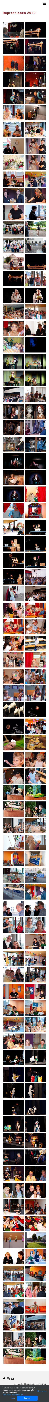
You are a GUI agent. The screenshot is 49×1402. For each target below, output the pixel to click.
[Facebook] (4, 1378)
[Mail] (12, 1378)
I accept (27, 1398)
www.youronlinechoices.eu (13, 1394)
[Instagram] (8, 1378)
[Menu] (44, 3)
